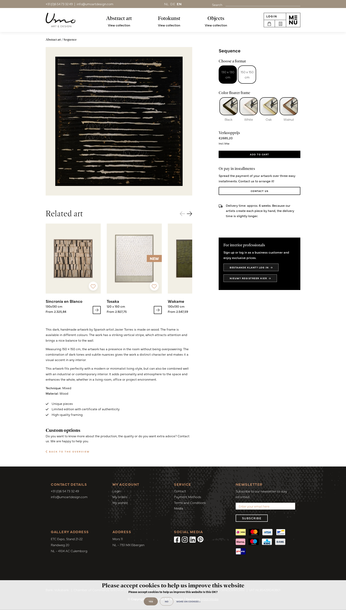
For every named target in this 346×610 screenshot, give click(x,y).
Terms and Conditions (190, 502)
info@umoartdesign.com (69, 497)
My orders (120, 497)
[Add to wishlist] (93, 286)
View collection (119, 25)
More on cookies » (188, 601)
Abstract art (119, 18)
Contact (180, 491)
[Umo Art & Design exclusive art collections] (60, 20)
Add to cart (259, 154)
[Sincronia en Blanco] (73, 259)
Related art (64, 213)
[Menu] (293, 20)
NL (166, 4)
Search (217, 4)
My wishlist (120, 502)
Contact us (260, 191)
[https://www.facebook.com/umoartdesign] (177, 539)
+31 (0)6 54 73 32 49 (65, 491)
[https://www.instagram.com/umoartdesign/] (185, 539)
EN (179, 4)
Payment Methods (187, 497)
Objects (215, 18)
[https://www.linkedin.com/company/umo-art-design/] (193, 539)
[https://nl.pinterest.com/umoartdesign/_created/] (200, 539)
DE (172, 4)
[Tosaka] (134, 259)
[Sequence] (119, 121)
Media (178, 508)
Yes (151, 601)
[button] (189, 214)
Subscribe (252, 518)
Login (271, 16)
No (166, 601)
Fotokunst (169, 18)
